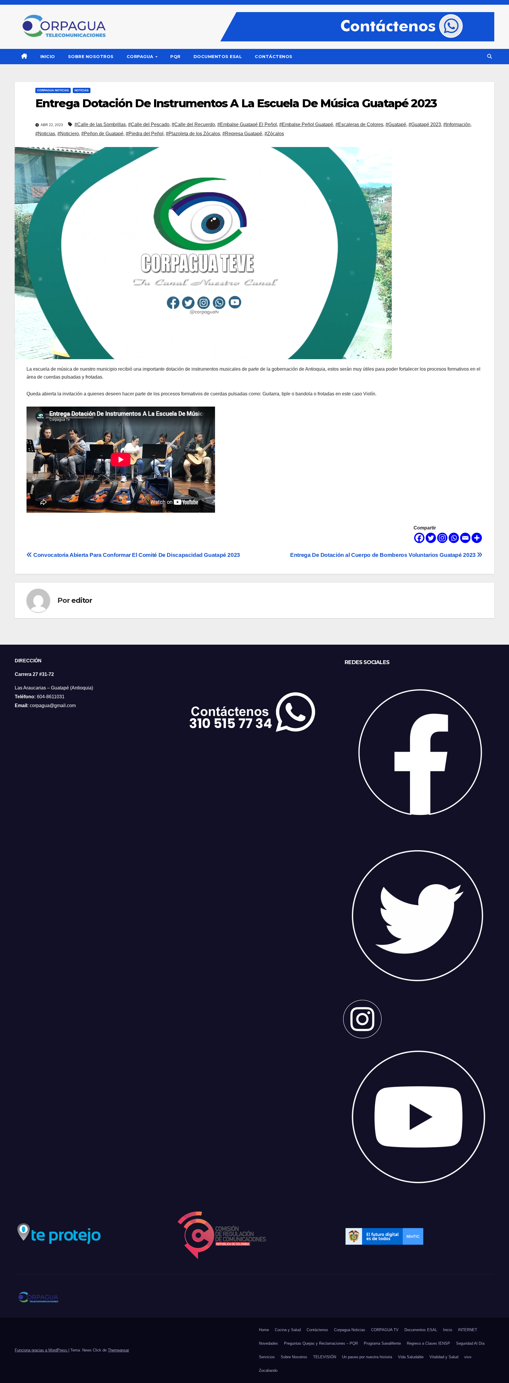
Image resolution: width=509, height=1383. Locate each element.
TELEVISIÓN (324, 1357)
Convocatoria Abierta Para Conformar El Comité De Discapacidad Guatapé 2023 (136, 555)
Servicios (267, 1357)
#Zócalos (274, 133)
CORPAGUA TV (385, 1330)
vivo (467, 1357)
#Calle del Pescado (148, 124)
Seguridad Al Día (470, 1343)
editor (81, 600)
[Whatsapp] (454, 538)
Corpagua (141, 56)
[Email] (465, 538)
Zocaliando (268, 1370)
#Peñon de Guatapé (102, 133)
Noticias (82, 90)
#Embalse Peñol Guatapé (306, 124)
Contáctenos (273, 56)
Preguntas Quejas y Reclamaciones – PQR (321, 1343)
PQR (175, 56)
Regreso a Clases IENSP (428, 1343)
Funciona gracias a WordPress (41, 1350)
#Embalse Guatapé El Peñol (247, 124)
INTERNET (467, 1330)
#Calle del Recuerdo (193, 124)
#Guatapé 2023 (425, 124)
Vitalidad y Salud (443, 1357)
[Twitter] (431, 538)
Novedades (268, 1343)
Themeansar (118, 1350)
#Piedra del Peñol (144, 133)
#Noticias (45, 133)
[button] (489, 56)
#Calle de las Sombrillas (100, 124)
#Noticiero (68, 133)
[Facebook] (419, 538)
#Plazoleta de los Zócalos (193, 133)
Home (264, 1330)
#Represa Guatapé (242, 133)
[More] (477, 538)
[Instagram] (442, 538)
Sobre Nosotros (91, 56)
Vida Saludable (411, 1357)
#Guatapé (396, 124)
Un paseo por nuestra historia (367, 1357)
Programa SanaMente (382, 1343)
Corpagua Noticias (53, 90)
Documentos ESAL (218, 56)
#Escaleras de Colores (359, 124)
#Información (456, 124)
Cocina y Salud (288, 1330)
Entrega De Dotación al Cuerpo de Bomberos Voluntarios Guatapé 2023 (383, 555)
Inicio (47, 56)
